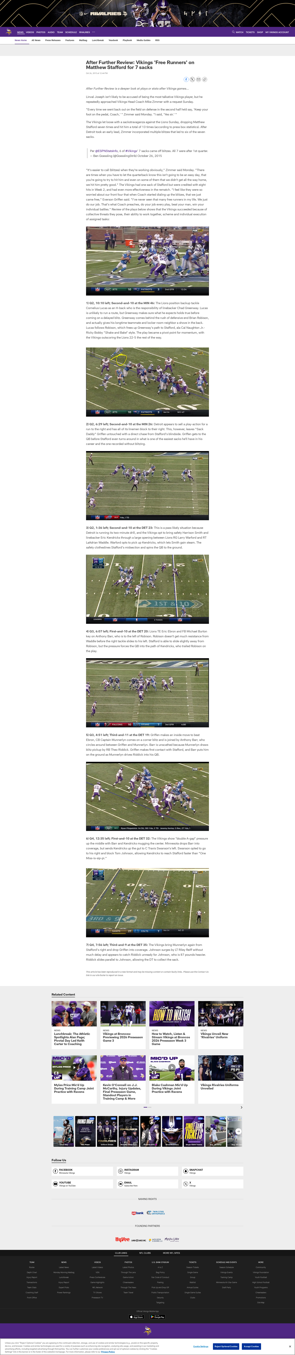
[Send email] (198, 81)
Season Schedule (226, 1267)
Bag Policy (160, 1272)
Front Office (32, 1297)
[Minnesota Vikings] (147, 1331)
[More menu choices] (93, 32)
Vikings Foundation (261, 1272)
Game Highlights (97, 1282)
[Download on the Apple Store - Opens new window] (136, 1317)
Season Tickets (192, 1267)
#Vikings (131, 151)
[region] (147, 1346)
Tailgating (160, 1302)
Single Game (192, 1272)
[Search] (233, 32)
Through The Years (128, 1287)
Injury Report (32, 1277)
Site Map (260, 1302)
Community (261, 1267)
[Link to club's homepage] (8, 32)
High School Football (260, 1282)
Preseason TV (97, 1297)
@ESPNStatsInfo (106, 151)
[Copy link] (204, 79)
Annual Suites (192, 1287)
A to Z (160, 1267)
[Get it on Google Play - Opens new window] (157, 1318)
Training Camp (226, 1277)
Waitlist (193, 1282)
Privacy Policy (108, 1352)
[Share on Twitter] (192, 81)
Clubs (192, 1297)
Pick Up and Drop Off (160, 1287)
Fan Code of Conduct (160, 1277)
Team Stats (31, 1287)
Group (192, 1277)
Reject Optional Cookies (226, 1346)
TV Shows (97, 1292)
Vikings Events (226, 1272)
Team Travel (128, 1292)
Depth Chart (32, 1272)
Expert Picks (64, 1287)
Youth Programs (261, 1287)
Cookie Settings (200, 1346)
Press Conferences (97, 1277)
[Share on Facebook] (186, 81)
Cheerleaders (128, 1282)
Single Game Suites (193, 1292)
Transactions (32, 1282)
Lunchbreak (64, 1277)
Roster (32, 1267)
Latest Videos (97, 1267)
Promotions (261, 1297)
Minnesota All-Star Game (226, 1282)
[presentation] (242, 1107)
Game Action (128, 1277)
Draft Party (226, 1287)
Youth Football (261, 1277)
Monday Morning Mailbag (63, 1272)
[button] (145, 1107)
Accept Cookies (251, 1346)
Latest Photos (128, 1267)
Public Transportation (160, 1292)
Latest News (64, 1267)
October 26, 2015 (150, 156)
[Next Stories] (238, 1131)
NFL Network (97, 1287)
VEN (97, 1272)
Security (160, 1297)
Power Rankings (64, 1292)
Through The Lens (128, 1272)
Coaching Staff (32, 1292)
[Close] (290, 1346)
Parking (160, 1282)
